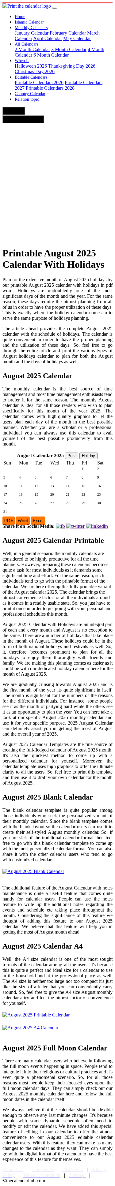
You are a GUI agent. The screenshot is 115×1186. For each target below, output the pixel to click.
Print (71, 455)
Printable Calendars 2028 (50, 88)
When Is (22, 60)
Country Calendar (30, 93)
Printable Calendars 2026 (39, 82)
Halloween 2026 (31, 66)
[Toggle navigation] (54, 8)
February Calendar (68, 32)
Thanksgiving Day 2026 (71, 66)
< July (14, 111)
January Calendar (31, 32)
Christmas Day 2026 (35, 71)
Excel (38, 520)
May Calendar (77, 38)
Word (22, 520)
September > (23, 119)
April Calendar (47, 38)
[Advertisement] (57, 183)
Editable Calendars (31, 77)
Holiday (88, 455)
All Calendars (26, 44)
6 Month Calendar (51, 55)
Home (20, 16)
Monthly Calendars (31, 27)
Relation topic (27, 99)
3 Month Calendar (68, 49)
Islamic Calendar (29, 22)
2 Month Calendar (32, 49)
